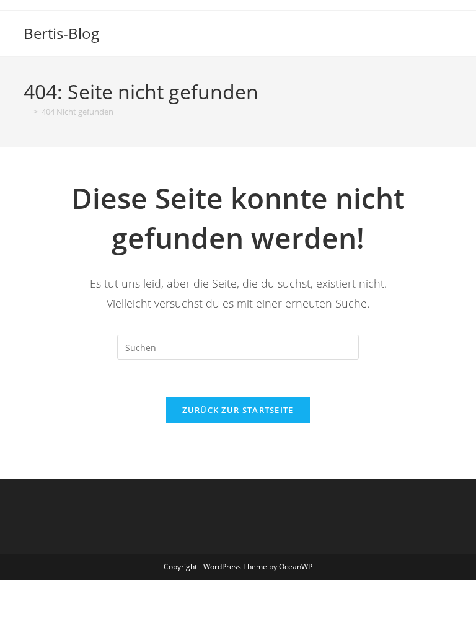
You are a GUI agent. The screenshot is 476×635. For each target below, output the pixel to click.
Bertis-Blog (61, 33)
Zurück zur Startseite (237, 409)
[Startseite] (27, 111)
